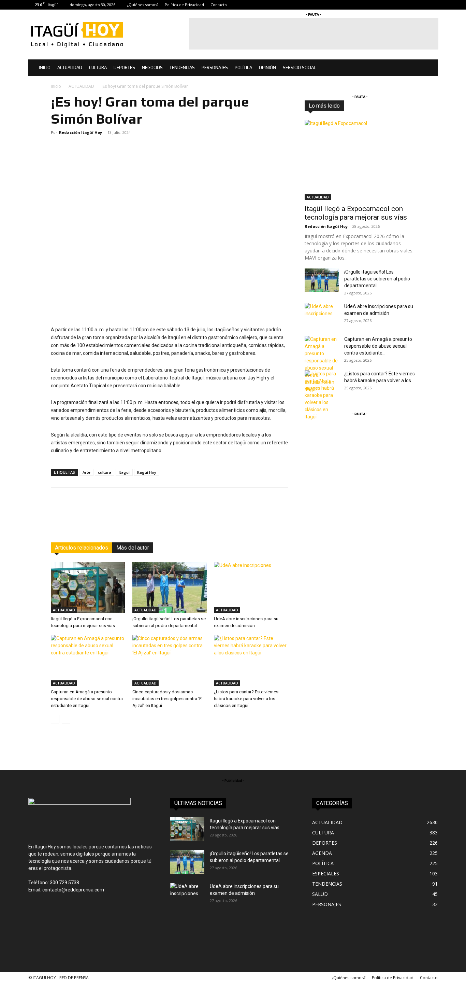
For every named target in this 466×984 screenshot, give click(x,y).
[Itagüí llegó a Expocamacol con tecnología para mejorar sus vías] (88, 587)
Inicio (56, 86)
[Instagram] (410, 5)
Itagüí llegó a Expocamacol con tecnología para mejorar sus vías (356, 213)
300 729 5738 (64, 882)
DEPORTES (124, 67)
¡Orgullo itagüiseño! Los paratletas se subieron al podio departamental (377, 278)
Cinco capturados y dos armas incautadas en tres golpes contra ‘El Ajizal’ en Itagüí (167, 698)
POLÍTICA (243, 67)
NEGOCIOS (152, 67)
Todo (341, 105)
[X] (421, 5)
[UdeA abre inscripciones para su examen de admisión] (251, 587)
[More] (271, 514)
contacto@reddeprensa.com (73, 889)
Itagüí (124, 472)
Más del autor (132, 547)
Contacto (218, 4)
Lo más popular (399, 105)
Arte (86, 472)
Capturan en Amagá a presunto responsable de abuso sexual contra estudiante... (378, 346)
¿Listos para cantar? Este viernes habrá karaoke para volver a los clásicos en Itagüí (246, 698)
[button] (429, 68)
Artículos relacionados (81, 547)
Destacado (365, 105)
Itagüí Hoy (146, 472)
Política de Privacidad (184, 4)
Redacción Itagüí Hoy (80, 132)
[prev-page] (55, 719)
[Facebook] (399, 5)
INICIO (44, 67)
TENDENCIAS (182, 67)
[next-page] (66, 719)
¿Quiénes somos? (142, 4)
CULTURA (98, 67)
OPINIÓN (267, 67)
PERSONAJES (215, 67)
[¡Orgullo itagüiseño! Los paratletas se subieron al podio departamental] (169, 587)
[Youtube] (432, 5)
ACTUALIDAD (69, 67)
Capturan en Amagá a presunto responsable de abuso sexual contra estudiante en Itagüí (87, 698)
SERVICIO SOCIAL (299, 67)
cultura (104, 472)
